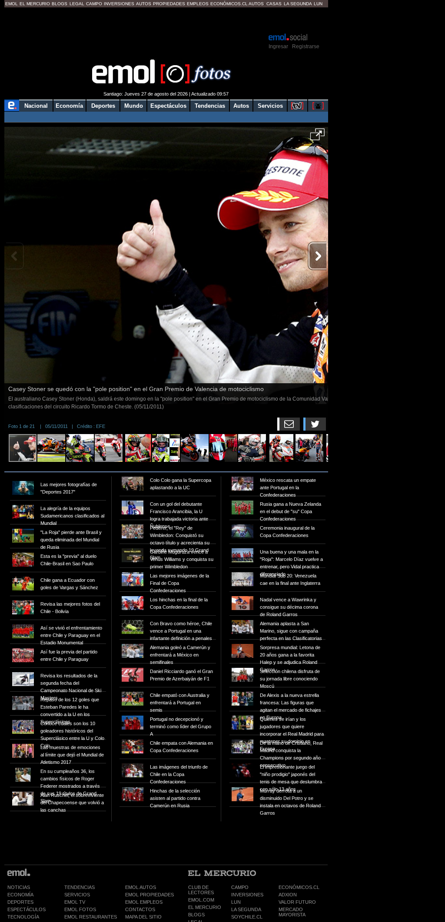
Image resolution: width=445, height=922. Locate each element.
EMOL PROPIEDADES (149, 894)
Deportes (103, 106)
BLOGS (196, 914)
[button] (317, 137)
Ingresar (278, 46)
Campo (94, 3)
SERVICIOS (77, 894)
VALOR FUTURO (297, 902)
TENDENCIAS (79, 887)
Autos (143, 3)
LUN (236, 902)
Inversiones (119, 3)
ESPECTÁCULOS (26, 909)
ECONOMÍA (20, 894)
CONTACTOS (140, 909)
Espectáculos (168, 106)
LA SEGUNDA (246, 909)
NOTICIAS (18, 887)
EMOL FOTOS (80, 909)
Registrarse (305, 46)
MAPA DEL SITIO (143, 916)
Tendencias (210, 106)
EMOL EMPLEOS (144, 902)
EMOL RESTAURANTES (90, 916)
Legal (77, 3)
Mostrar (166, 20)
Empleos (198, 3)
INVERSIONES (247, 894)
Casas (274, 3)
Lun (318, 3)
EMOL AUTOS (140, 887)
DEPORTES (20, 902)
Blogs (59, 3)
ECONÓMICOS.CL (299, 887)
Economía (69, 106)
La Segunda (298, 3)
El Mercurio (35, 3)
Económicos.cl (229, 3)
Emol (11, 3)
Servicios (270, 106)
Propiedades (169, 3)
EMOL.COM (201, 899)
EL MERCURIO (204, 907)
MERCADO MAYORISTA (292, 912)
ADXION (288, 894)
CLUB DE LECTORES (201, 890)
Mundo (133, 106)
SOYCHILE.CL (246, 916)
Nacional (36, 106)
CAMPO (240, 887)
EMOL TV (74, 902)
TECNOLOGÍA (23, 916)
